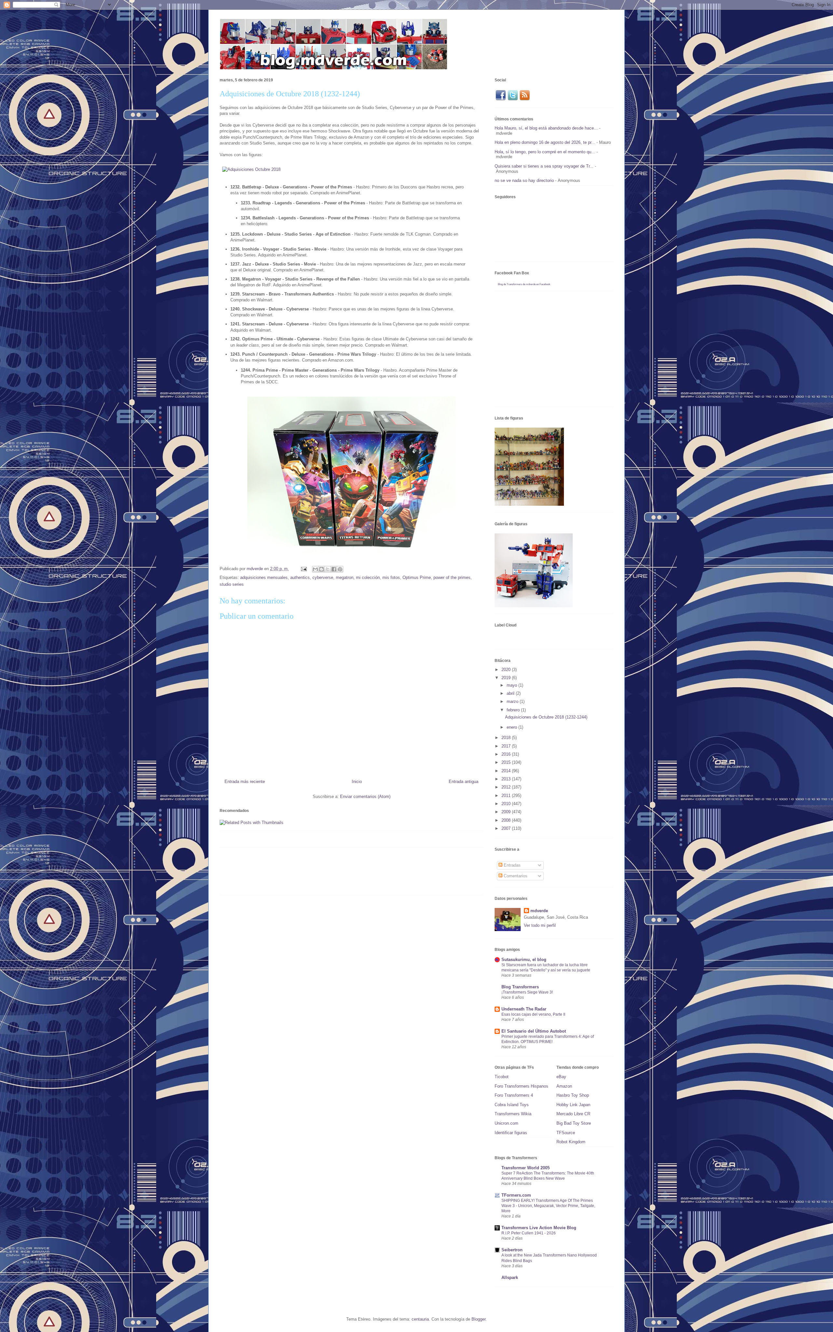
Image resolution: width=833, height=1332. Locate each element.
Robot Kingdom (570, 1141)
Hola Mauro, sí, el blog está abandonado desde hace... (546, 128)
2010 (506, 803)
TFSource (565, 1132)
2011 (506, 795)
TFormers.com (516, 1195)
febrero (514, 709)
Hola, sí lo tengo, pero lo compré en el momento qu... (545, 151)
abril (511, 693)
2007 (506, 828)
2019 (506, 677)
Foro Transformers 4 (514, 1095)
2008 (506, 820)
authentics (300, 577)
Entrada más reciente (245, 781)
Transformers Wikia (513, 1113)
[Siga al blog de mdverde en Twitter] (512, 99)
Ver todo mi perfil (540, 925)
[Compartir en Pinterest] (340, 569)
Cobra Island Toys (512, 1104)
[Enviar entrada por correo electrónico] (303, 568)
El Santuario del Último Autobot (533, 1031)
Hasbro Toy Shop (572, 1095)
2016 (506, 754)
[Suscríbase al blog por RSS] (524, 99)
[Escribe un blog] (321, 569)
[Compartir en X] (327, 569)
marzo (513, 701)
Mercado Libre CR (573, 1113)
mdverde (539, 910)
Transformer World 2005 (525, 1167)
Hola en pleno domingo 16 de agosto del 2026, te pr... (545, 142)
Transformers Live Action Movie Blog (538, 1227)
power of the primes (452, 577)
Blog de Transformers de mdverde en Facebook (524, 284)
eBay (561, 1076)
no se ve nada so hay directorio (524, 180)
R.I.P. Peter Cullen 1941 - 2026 (528, 1233)
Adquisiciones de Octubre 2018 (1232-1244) (546, 717)
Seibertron (512, 1249)
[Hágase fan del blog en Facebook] (500, 99)
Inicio (357, 781)
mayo (512, 685)
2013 (506, 778)
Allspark (509, 1277)
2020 (506, 669)
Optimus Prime (417, 577)
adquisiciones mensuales (264, 577)
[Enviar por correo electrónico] (315, 569)
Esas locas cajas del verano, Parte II (533, 1014)
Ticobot (502, 1076)
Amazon (564, 1086)
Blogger (478, 1319)
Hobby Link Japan (573, 1104)
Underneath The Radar (523, 1009)
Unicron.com (506, 1123)
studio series (232, 584)
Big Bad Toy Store (573, 1123)
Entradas (511, 865)
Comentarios (514, 875)
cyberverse (322, 577)
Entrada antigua (463, 781)
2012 (506, 787)
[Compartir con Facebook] (334, 569)
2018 (506, 737)
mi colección (368, 577)
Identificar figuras (511, 1132)
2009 (506, 811)
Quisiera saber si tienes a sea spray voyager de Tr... (544, 166)
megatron (344, 577)
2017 (506, 746)
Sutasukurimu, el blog (523, 959)
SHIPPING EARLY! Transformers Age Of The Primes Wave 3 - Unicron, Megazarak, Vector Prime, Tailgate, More (548, 1205)
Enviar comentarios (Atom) (365, 796)
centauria (420, 1319)
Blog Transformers (520, 986)
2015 (506, 762)
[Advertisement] (338, 873)
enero (512, 727)
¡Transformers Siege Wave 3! (527, 992)
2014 (506, 770)
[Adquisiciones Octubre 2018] (251, 169)
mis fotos (391, 577)
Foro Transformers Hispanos (521, 1086)
